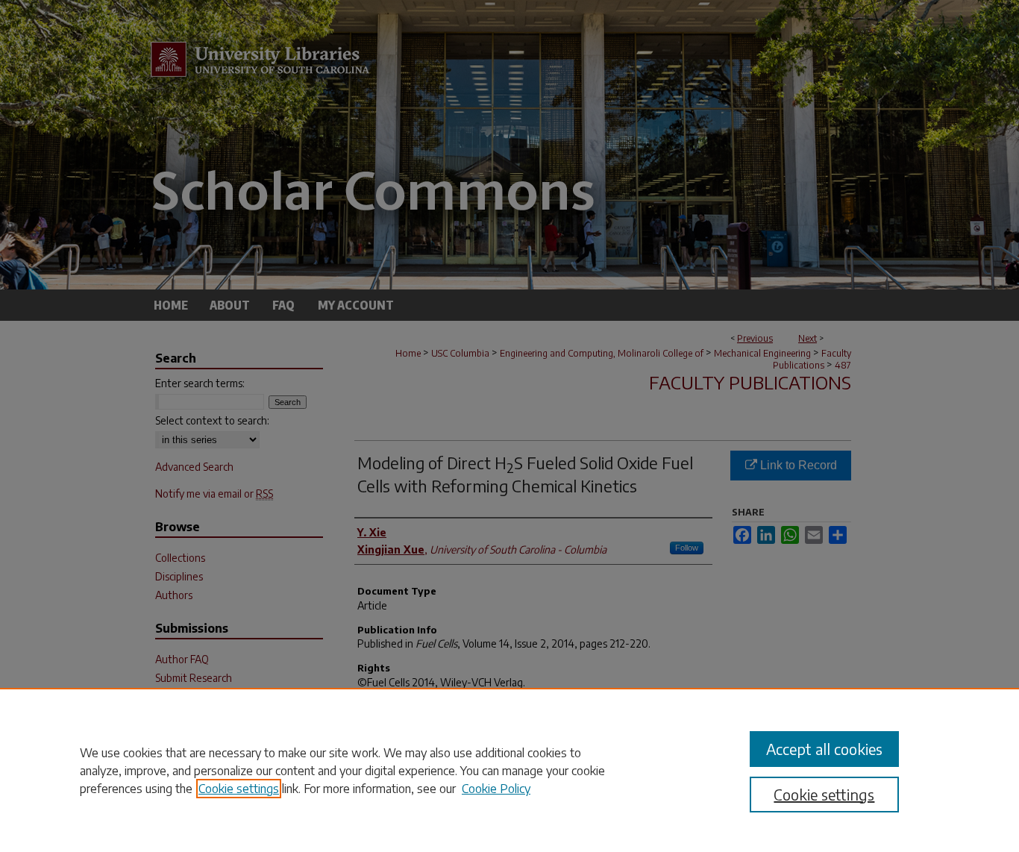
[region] (509, 770)
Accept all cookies (824, 748)
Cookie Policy (496, 788)
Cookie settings (238, 788)
